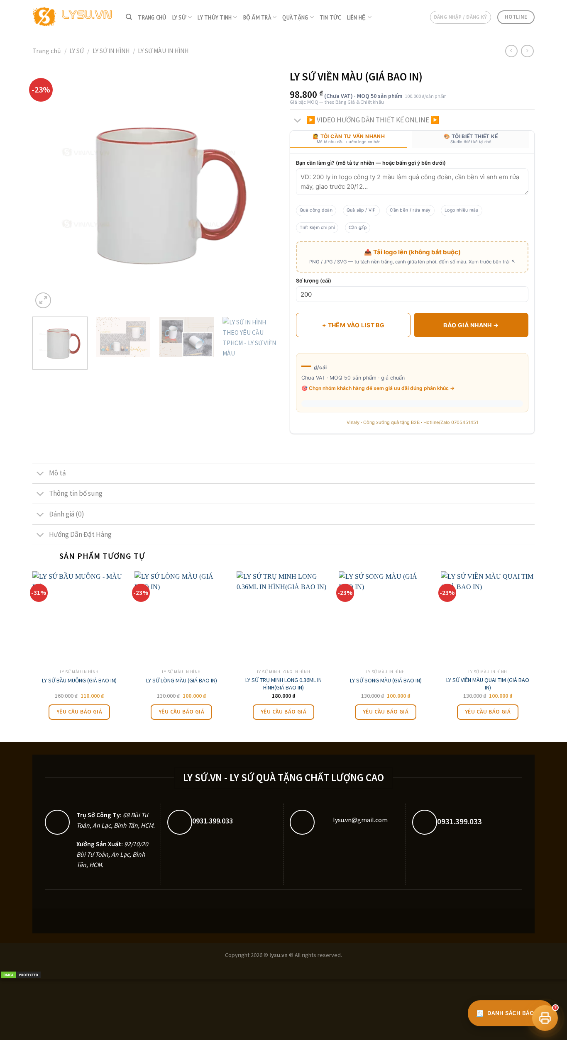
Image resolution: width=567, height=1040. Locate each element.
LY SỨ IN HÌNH (111, 51)
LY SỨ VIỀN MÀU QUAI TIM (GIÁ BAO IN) (487, 683)
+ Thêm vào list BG (353, 325)
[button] (545, 1018)
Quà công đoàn (316, 210)
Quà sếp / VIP (361, 210)
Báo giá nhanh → (471, 325)
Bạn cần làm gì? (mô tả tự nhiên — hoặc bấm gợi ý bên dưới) (371, 163)
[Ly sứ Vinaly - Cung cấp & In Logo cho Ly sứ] (72, 17)
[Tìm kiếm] (129, 17)
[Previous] (47, 187)
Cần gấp (358, 227)
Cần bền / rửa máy (410, 210)
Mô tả (57, 472)
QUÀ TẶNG (295, 17)
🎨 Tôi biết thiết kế (471, 138)
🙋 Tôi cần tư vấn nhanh (349, 138)
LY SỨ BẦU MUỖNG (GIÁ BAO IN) (79, 680)
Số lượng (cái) (313, 281)
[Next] (261, 187)
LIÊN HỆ (356, 17)
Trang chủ (152, 17)
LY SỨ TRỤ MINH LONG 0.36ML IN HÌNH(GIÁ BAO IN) (283, 683)
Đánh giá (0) (66, 514)
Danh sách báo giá (510, 1013)
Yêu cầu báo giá (79, 711)
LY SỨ (179, 17)
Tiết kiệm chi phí (317, 227)
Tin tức (330, 17)
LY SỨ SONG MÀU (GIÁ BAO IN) (386, 680)
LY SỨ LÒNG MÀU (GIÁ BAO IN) (181, 680)
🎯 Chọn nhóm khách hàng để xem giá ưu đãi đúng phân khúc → (378, 388)
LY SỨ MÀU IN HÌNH (163, 51)
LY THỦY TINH (215, 17)
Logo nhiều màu (461, 210)
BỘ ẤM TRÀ (257, 17)
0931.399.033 (212, 821)
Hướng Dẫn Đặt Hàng (80, 534)
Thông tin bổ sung (76, 493)
